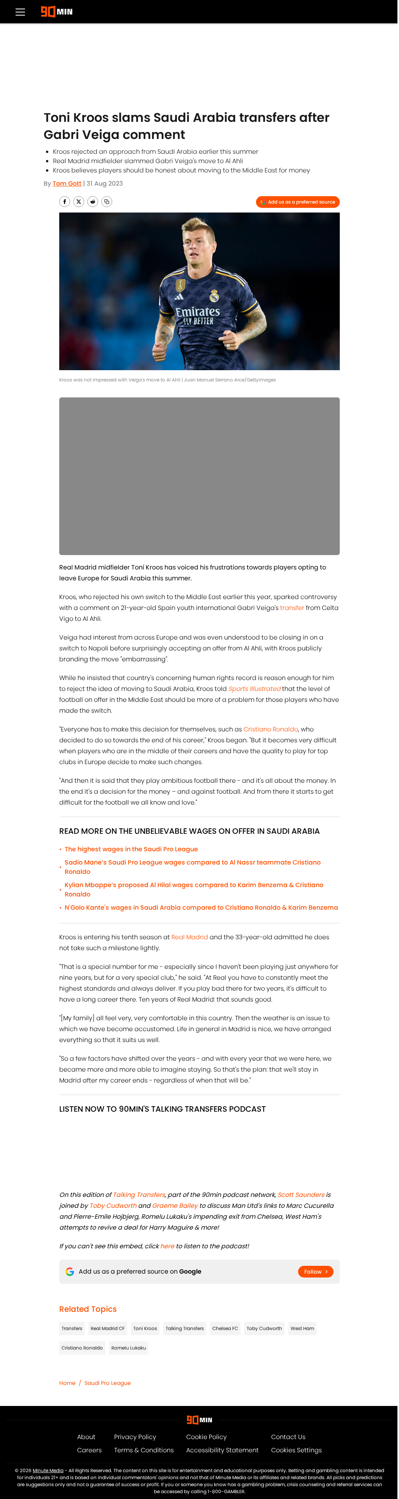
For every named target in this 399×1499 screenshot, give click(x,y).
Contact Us (288, 1436)
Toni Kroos (145, 1328)
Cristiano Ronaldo (271, 729)
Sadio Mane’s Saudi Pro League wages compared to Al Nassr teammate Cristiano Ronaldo (193, 867)
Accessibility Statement (222, 1450)
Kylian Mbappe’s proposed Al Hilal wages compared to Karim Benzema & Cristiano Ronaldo (194, 889)
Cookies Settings (296, 1450)
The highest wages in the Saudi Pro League (131, 849)
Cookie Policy (206, 1436)
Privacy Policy (135, 1436)
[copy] (106, 201)
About (86, 1436)
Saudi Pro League (108, 1383)
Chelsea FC (225, 1328)
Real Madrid (189, 937)
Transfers (72, 1328)
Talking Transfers (185, 1328)
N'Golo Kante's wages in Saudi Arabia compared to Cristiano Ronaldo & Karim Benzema (201, 907)
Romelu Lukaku (128, 1347)
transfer (292, 607)
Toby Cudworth (264, 1328)
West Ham (302, 1328)
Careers (89, 1450)
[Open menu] (20, 11)
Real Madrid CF (108, 1328)
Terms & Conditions (144, 1450)
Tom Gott (67, 183)
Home (67, 1383)
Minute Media (48, 1470)
